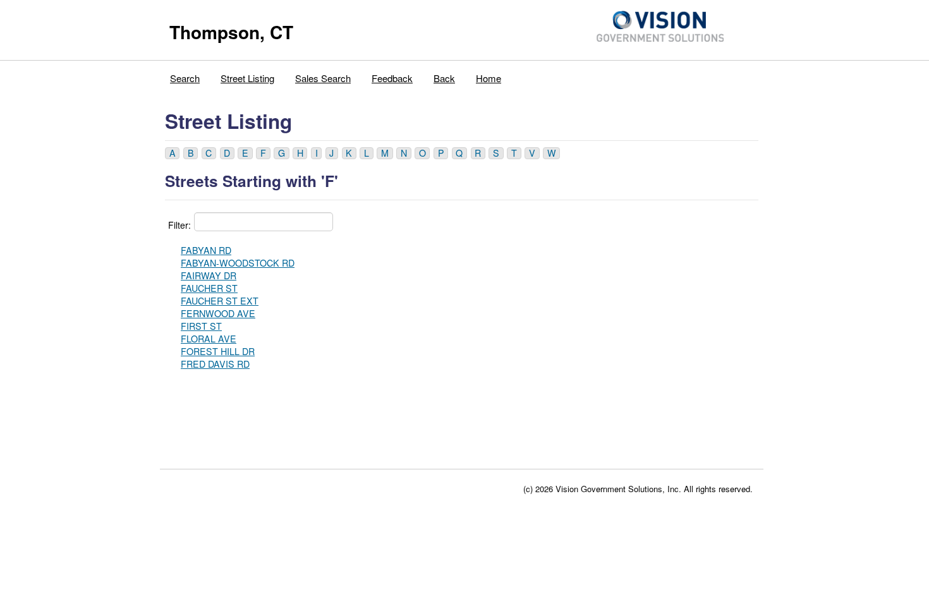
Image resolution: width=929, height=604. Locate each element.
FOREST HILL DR (218, 351)
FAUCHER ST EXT (219, 300)
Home (488, 78)
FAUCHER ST (209, 288)
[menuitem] (185, 75)
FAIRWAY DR (208, 275)
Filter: (179, 225)
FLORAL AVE (208, 338)
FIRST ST (201, 326)
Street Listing (247, 78)
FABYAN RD (206, 250)
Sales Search (323, 78)
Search (185, 78)
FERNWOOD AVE (218, 313)
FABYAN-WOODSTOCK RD (237, 263)
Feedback (392, 78)
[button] (172, 153)
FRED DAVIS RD (215, 364)
